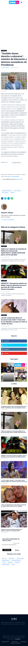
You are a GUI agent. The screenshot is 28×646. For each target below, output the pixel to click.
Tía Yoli (3, 562)
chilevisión (10, 562)
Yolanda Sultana (5, 560)
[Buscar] (24, 2)
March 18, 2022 (18, 179)
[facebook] (2, 198)
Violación (12, 192)
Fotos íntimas (5, 192)
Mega (13, 564)
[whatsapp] (12, 198)
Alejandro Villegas (5, 67)
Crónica (22, 227)
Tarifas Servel (15, 641)
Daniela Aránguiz (5, 564)
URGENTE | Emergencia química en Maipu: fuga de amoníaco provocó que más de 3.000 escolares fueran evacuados (14, 286)
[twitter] (5, 198)
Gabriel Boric (11, 558)
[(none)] (4, 206)
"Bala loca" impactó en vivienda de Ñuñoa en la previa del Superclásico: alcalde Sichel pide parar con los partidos (13, 252)
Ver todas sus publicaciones (8, 219)
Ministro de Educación (7, 190)
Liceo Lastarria (17, 190)
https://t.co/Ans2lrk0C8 (13, 176)
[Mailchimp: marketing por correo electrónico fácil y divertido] (17, 551)
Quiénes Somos (5, 641)
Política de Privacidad (15, 643)
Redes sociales (20, 558)
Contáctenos (23, 641)
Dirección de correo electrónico (9, 544)
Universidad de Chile (16, 560)
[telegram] (8, 198)
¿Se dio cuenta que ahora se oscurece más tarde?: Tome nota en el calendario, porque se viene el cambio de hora (14, 321)
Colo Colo (4, 558)
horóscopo (17, 562)
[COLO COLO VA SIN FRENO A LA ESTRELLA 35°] (19, 372)
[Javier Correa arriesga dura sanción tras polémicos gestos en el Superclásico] (14, 518)
